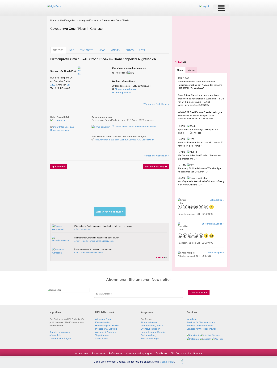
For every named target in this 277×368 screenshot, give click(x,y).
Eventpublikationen (150, 328)
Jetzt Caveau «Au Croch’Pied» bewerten (135, 126)
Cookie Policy (167, 361)
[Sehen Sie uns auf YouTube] (217, 338)
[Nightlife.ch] (54, 6)
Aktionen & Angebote (105, 332)
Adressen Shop (103, 319)
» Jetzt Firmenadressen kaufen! (88, 252)
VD (68, 84)
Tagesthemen (102, 335)
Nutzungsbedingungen (139, 353)
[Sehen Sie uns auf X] (210, 335)
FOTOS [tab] (130, 50)
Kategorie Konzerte (88, 20)
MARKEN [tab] (115, 50)
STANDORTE (86, 50)
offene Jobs (55, 335)
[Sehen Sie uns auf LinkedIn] (205, 338)
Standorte (59, 166)
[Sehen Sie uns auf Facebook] (193, 335)
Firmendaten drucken (126, 89)
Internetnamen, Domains (153, 332)
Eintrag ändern (123, 92)
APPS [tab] (142, 50)
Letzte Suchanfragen (60, 338)
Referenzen (115, 353)
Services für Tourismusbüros (201, 322)
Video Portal (101, 338)
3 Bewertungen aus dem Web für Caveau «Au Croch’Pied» (124, 139)
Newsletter (192, 319)
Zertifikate (161, 353)
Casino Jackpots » (215, 252)
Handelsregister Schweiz (107, 325)
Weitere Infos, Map (155, 166)
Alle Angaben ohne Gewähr (186, 353)
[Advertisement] (108, 189)
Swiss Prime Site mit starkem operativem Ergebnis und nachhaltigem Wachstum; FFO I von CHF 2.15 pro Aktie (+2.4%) (201, 98)
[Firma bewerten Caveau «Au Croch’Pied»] (101, 126)
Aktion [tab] (191, 70)
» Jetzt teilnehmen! (83, 229)
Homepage (121, 72)
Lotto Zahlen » (217, 200)
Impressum (98, 353)
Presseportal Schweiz (106, 328)
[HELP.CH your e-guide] (204, 6)
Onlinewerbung (148, 335)
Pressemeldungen (150, 338)
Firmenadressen (149, 322)
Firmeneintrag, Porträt (152, 325)
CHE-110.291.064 (142, 86)
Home (53, 20)
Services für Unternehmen (200, 325)
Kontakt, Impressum (60, 332)
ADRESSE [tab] (58, 50)
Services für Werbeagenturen (201, 328)
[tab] (180, 70)
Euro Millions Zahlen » (213, 223)
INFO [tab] (71, 50)
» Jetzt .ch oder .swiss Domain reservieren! (94, 241)
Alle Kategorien (67, 20)
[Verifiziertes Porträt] (79, 71)
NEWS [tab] (102, 50)
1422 (52, 84)
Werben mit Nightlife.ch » (156, 104)
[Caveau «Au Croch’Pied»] (58, 120)
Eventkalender (102, 322)
